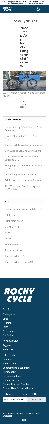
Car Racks (8, 335)
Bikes (5, 318)
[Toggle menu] (43, 9)
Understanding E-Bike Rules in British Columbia (24, 129)
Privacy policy (9, 371)
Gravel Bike (12, 226)
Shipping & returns (12, 380)
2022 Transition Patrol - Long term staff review (24, 47)
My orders (8, 349)
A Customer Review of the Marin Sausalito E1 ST (21, 158)
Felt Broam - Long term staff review (23, 180)
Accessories (9, 330)
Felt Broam (12, 215)
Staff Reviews (13, 244)
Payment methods (12, 375)
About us (7, 359)
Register (7, 345)
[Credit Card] (24, 420)
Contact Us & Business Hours (18, 388)
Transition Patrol (15, 256)
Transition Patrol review (19, 261)
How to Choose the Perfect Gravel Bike (22, 138)
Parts (5, 326)
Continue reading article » (24, 104)
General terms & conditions (16, 367)
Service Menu (9, 363)
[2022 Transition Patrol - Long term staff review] (24, 89)
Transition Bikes (15, 250)
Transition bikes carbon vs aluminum (24, 144)
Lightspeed (7, 415)
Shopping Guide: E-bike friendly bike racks (23, 167)
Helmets (7, 322)
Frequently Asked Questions (17, 384)
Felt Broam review (15, 220)
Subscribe (37, 399)
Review (10, 238)
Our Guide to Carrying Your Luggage (23, 150)
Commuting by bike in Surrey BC (21, 174)
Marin (9, 232)
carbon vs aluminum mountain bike (24, 209)
